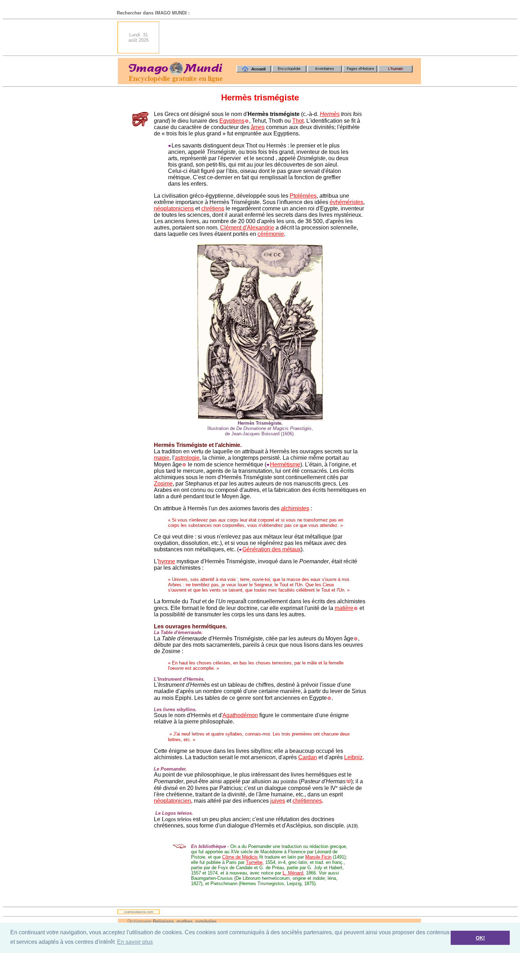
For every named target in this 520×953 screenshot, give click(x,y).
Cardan (307, 757)
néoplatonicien (172, 801)
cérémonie (271, 234)
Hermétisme (285, 464)
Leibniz (353, 757)
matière (344, 608)
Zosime (163, 484)
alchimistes (295, 508)
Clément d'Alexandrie (247, 228)
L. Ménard (293, 873)
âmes (258, 127)
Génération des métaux (271, 549)
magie (161, 458)
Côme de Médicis (240, 857)
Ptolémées (303, 196)
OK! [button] (480, 938)
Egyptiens (231, 121)
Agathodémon (240, 715)
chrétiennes (307, 801)
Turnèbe (254, 862)
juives (277, 801)
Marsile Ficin (318, 857)
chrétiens (212, 208)
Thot (298, 121)
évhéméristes (346, 202)
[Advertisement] (292, 37)
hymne (166, 561)
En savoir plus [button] (135, 942)
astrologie (187, 458)
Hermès (330, 114)
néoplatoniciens (174, 208)
